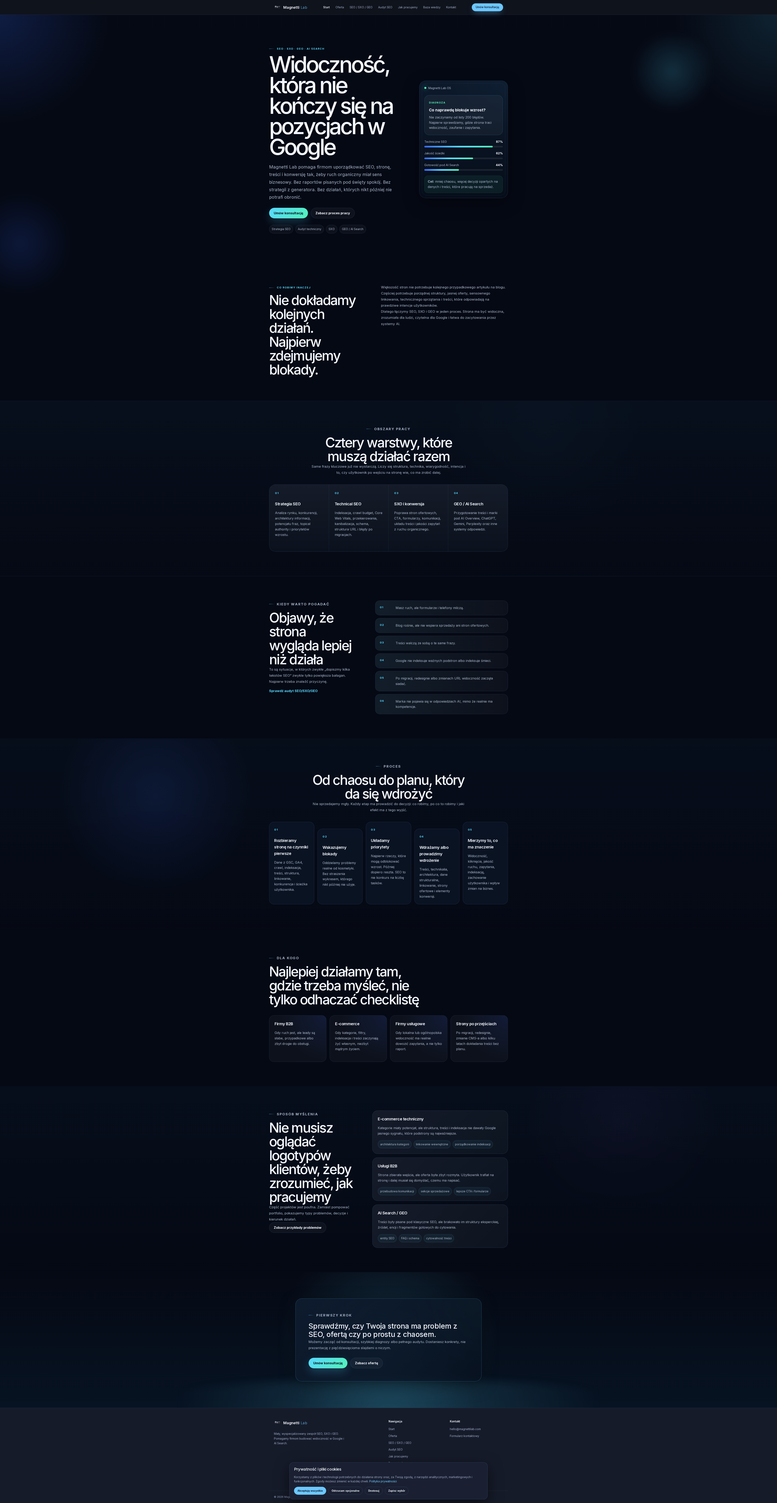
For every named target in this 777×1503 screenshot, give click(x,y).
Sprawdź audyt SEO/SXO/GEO (293, 691)
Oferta (339, 7)
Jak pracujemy (408, 7)
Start (326, 7)
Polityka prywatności (383, 1481)
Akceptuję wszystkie (310, 1490)
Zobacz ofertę (366, 1363)
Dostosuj (373, 1490)
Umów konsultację (487, 7)
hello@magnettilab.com (465, 1429)
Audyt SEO (385, 7)
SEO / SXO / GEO (361, 7)
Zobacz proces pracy (332, 213)
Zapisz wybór (396, 1490)
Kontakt (451, 7)
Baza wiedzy (432, 7)
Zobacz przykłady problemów (298, 1228)
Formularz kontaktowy (464, 1436)
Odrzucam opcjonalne (345, 1490)
